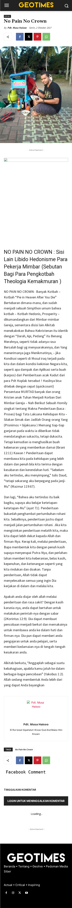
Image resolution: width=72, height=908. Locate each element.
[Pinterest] (37, 37)
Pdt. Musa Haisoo (16, 27)
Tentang (24, 866)
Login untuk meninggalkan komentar (36, 800)
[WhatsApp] (46, 37)
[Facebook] (20, 37)
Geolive (38, 866)
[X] (28, 37)
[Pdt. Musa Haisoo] (36, 709)
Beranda (10, 866)
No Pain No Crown (24, 749)
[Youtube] (26, 892)
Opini (7, 16)
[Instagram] (13, 892)
